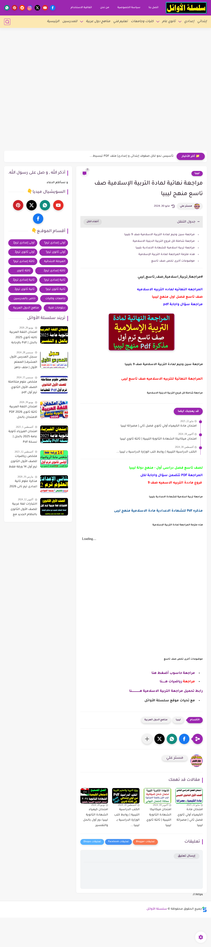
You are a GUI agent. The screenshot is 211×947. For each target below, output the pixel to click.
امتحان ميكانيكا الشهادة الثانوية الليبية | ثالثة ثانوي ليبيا (158, 439)
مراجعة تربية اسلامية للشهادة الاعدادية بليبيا (165, 247)
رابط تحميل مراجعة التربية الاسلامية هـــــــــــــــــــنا (166, 691)
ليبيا (197, 173)
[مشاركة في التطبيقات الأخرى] (147, 739)
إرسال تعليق (186, 856)
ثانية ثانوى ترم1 (55, 289)
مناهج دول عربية (98, 21)
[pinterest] (14, 8)
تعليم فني (120, 21)
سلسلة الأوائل (157, 909)
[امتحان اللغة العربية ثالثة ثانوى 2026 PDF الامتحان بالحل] (54, 409)
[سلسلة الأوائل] (186, 8)
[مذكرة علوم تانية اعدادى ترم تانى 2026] (54, 484)
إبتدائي (202, 21)
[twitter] (37, 8)
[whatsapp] (7, 8)
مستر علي (186, 206)
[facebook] (52, 8)
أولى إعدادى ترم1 (54, 242)
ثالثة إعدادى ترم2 (54, 270)
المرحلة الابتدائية (54, 261)
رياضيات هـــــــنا (171, 682)
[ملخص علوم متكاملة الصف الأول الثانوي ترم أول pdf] (54, 384)
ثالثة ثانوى (23, 270)
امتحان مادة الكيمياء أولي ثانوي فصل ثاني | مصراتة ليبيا (159, 426)
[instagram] (30, 8)
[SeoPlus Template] (204, 909)
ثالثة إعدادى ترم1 (24, 261)
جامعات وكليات (55, 298)
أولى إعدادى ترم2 (24, 242)
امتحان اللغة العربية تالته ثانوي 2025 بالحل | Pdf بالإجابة (23, 338)
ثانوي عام (169, 21)
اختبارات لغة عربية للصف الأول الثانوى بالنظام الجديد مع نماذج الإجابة (24, 510)
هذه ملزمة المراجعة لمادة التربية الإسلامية (166, 254)
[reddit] (22, 8)
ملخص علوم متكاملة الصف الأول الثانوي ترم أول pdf (22, 387)
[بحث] (7, 22)
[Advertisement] (105, 29)
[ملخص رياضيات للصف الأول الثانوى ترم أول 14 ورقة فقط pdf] (54, 459)
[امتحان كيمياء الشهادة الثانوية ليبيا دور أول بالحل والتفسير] (94, 796)
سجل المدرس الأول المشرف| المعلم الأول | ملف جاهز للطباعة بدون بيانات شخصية (23, 363)
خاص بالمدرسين (24, 298)
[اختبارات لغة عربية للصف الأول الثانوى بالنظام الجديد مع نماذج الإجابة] (54, 507)
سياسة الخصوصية (128, 7)
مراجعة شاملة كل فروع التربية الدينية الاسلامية (164, 241)
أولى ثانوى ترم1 (55, 252)
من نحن (104, 7)
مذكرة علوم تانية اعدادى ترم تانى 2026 (23, 484)
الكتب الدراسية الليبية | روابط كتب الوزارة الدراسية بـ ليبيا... (156, 452)
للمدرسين (69, 21)
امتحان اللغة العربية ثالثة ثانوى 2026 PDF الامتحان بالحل (23, 412)
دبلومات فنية (56, 307)
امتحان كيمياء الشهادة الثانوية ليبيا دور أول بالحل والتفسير (95, 817)
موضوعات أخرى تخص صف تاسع (173, 261)
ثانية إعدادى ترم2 (24, 280)
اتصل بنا (153, 7)
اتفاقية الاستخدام (81, 7)
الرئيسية (53, 21)
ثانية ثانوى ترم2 (25, 289)
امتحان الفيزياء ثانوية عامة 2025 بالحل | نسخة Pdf (22, 437)
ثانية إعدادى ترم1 (54, 280)
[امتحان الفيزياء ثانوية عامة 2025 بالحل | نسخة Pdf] (54, 434)
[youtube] (45, 8)
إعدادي (189, 21)
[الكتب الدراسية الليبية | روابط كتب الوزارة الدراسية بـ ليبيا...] (126, 796)
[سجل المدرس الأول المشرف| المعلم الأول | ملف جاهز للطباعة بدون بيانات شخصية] (54, 360)
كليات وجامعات (142, 21)
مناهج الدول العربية (156, 720)
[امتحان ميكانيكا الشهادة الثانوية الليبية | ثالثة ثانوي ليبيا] (157, 796)
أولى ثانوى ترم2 (25, 252)
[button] (184, 739)
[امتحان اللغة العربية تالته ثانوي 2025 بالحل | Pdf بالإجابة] (54, 335)
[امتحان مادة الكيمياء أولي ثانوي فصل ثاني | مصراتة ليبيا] (189, 796)
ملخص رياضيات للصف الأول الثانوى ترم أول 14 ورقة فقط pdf (23, 462)
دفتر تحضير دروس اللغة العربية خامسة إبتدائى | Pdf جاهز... (133, 156)
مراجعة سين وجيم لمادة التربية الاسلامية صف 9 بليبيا (159, 234)
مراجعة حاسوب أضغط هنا (173, 673)
